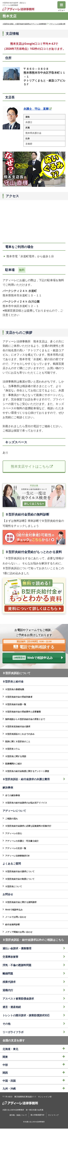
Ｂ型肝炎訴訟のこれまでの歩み (20, 733)
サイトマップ (53, 1115)
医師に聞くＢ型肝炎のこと (17, 741)
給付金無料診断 (12, 924)
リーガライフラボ (13, 1032)
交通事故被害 (10, 956)
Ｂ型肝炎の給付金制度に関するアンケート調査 (27, 771)
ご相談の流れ (11, 818)
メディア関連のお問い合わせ (18, 931)
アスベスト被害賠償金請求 (18, 998)
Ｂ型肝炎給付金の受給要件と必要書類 (23, 711)
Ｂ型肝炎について (13, 886)
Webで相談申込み (14, 909)
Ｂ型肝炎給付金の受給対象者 (18, 696)
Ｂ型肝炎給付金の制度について (20, 878)
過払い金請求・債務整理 (17, 948)
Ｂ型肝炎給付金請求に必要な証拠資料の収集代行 (28, 825)
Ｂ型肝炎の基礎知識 (14, 689)
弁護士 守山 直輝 (36, 109)
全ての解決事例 (12, 795)
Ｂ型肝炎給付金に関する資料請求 (21, 902)
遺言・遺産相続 (12, 1007)
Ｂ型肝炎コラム (12, 748)
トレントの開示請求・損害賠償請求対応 (26, 1015)
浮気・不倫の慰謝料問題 (17, 965)
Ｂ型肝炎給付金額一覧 (15, 704)
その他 (6, 1023)
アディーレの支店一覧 (15, 848)
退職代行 (8, 990)
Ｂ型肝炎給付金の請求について (20, 871)
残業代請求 (9, 981)
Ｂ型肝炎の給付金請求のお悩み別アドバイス (26, 802)
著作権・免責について (18, 1115)
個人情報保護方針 (37, 1115)
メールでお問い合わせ (15, 916)
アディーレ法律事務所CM (17, 855)
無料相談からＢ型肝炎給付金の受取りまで (25, 719)
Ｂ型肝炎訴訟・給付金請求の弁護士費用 (26, 779)
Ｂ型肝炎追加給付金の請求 (17, 726)
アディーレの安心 (13, 833)
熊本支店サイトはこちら (30, 466)
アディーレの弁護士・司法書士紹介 (22, 840)
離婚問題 (8, 973)
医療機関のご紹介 (13, 763)
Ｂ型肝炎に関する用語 (15, 756)
